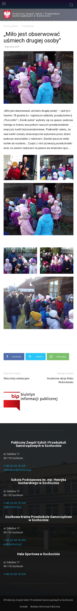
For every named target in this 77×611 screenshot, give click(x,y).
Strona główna (11, 26)
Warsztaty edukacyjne (16, 378)
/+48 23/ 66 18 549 (15, 465)
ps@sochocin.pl (12, 544)
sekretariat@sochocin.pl (17, 470)
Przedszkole (27, 26)
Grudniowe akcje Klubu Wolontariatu (60, 380)
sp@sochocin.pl (12, 507)
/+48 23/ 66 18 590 (15, 540)
